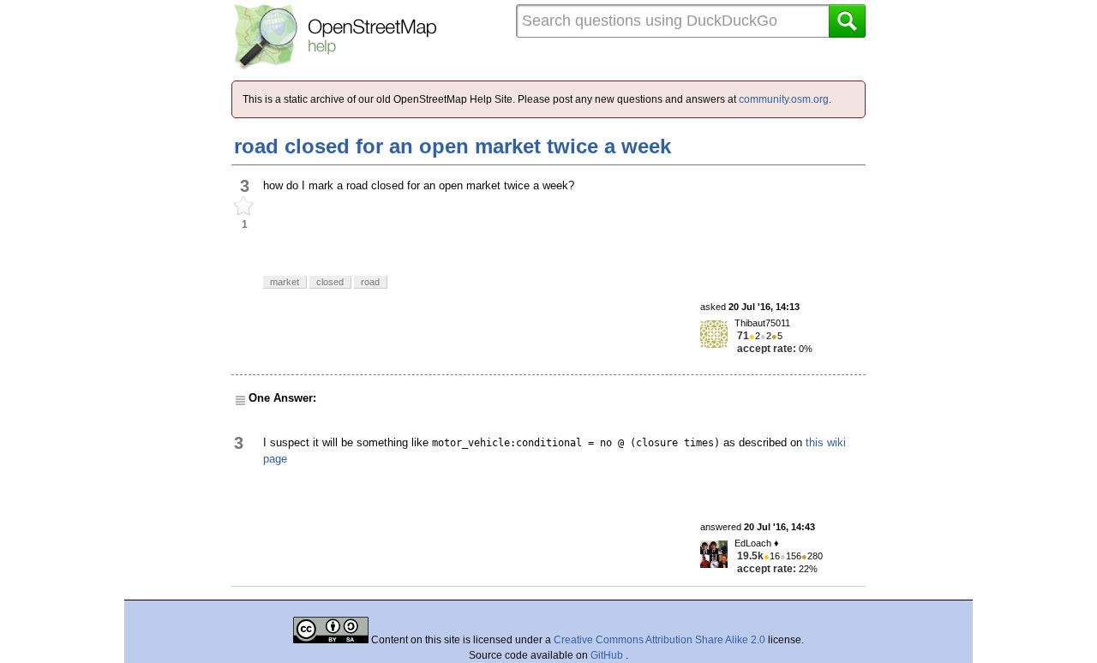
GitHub (608, 655)
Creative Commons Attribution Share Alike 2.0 (659, 640)
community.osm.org (784, 99)
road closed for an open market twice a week (452, 146)
